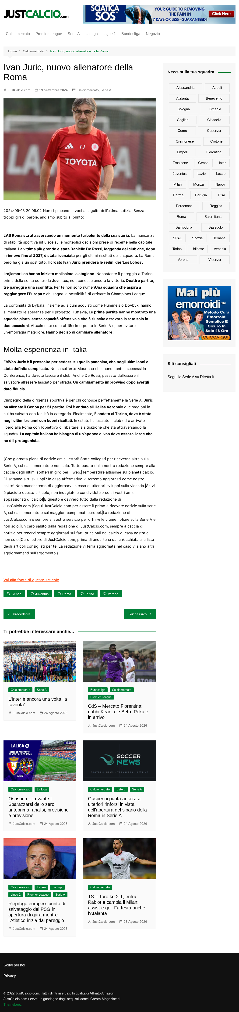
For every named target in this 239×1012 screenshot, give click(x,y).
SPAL (177, 238)
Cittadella (214, 120)
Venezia (220, 249)
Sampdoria (184, 227)
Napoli (220, 184)
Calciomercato (18, 34)
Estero (120, 789)
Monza (198, 184)
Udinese (197, 249)
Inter (222, 163)
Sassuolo (215, 227)
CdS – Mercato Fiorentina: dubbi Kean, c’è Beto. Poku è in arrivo (118, 711)
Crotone (216, 141)
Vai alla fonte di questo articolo (31, 580)
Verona (113, 594)
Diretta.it (207, 377)
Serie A (74, 34)
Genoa (16, 594)
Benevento (214, 98)
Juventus (42, 594)
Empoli (182, 152)
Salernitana (212, 217)
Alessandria (185, 88)
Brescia (215, 109)
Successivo (138, 614)
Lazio (201, 174)
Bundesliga (130, 34)
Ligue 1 (109, 34)
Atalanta (182, 98)
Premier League (48, 34)
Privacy (10, 976)
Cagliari (182, 120)
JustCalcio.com (19, 90)
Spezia (197, 238)
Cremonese (185, 141)
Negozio (153, 34)
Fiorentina (213, 152)
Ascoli (217, 88)
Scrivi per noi (14, 965)
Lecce (220, 174)
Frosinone (180, 163)
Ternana (219, 238)
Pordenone (184, 206)
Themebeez (13, 1004)
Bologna (183, 109)
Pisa (221, 195)
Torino (89, 594)
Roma (66, 594)
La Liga (91, 34)
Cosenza (214, 131)
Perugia (201, 195)
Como (182, 131)
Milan (177, 184)
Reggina (216, 206)
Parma (178, 195)
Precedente (21, 614)
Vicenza (214, 260)
